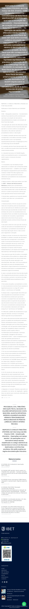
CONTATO (3, 578)
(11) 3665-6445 (6, 539)
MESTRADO (4, 570)
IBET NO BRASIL (5, 572)
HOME (2, 568)
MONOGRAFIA (4, 577)
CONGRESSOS (4, 573)
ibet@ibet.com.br (7, 543)
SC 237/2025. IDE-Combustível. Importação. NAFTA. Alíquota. (12, 465)
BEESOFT (18, 607)
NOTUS (3, 575)
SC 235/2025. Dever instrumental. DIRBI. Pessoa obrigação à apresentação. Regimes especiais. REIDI (14, 481)
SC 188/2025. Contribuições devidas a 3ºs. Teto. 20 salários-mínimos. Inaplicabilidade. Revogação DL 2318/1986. (13, 501)
